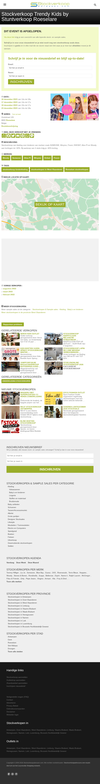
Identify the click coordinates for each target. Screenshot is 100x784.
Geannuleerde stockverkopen (20, 543)
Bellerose (49, 576)
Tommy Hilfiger (13, 573)
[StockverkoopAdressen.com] (50, 4)
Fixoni (56, 158)
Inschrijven (50, 469)
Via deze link (9, 37)
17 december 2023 (9, 102)
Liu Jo (22, 573)
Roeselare (10, 120)
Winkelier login (12, 715)
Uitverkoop (12, 540)
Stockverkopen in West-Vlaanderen (22, 603)
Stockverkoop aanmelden (17, 677)
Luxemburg (34, 733)
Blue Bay (40, 573)
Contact (10, 700)
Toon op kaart (16, 114)
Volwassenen (14, 489)
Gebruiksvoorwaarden (16, 709)
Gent (10, 640)
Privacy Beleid (12, 706)
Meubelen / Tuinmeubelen (18, 525)
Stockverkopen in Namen (18, 618)
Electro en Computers (17, 528)
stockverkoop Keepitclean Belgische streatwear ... (71, 337)
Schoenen (12, 507)
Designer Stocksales (16, 519)
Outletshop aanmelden (16, 680)
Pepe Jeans (31, 579)
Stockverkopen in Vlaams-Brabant (22, 609)
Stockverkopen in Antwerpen (19, 597)
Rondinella (33, 576)
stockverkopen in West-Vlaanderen (46, 169)
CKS (54, 573)
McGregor (86, 576)
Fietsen (11, 537)
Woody (6, 158)
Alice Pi (27, 158)
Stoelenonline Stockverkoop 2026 (73, 364)
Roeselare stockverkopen (77, 169)
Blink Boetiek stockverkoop (28, 422)
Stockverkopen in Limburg (18, 606)
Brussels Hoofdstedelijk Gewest (53, 733)
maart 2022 (8, 292)
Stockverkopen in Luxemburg (20, 624)
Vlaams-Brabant (61, 730)
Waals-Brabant (75, 730)
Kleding (11, 486)
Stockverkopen (29, 593)
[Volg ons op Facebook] (8, 774)
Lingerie (12, 495)
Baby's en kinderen (17, 492)
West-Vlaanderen (39, 730)
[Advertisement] (50, 259)
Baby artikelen (14, 504)
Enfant (47, 158)
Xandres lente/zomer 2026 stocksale (74, 408)
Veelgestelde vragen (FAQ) (18, 697)
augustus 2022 (9, 289)
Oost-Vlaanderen (23, 730)
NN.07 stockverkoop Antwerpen (30, 408)
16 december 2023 (9, 99)
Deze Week (21, 563)
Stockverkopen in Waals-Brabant (21, 612)
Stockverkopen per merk (25, 569)
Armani (48, 579)
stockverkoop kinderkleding (15, 169)
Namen (21, 733)
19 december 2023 (9, 105)
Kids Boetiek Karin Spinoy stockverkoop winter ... (31, 350)
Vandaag (10, 563)
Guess (48, 573)
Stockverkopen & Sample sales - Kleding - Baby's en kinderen (57, 309)
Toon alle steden (15, 652)
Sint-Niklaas (13, 646)
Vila (53, 579)
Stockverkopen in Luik (17, 621)
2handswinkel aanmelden (17, 683)
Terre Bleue (73, 573)
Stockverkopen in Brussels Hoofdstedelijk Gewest (28, 627)
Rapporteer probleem (12, 324)
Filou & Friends (13, 579)
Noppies (83, 573)
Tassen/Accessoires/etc (17, 510)
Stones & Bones (20, 576)
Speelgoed (12, 531)
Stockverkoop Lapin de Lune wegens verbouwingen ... (74, 350)
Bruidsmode (14, 501)
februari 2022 (9, 294)
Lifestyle (11, 522)
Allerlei (10, 513)
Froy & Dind (62, 579)
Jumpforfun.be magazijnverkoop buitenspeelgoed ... (30, 365)
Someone (16, 158)
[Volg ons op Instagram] (12, 774)
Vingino (40, 579)
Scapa (41, 576)
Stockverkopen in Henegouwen (20, 615)
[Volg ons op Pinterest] (16, 774)
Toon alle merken (14, 582)
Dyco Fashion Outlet (74, 393)
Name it (64, 576)
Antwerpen (12, 637)
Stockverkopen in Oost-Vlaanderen (22, 600)
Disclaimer (11, 712)
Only (22, 579)
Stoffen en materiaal (17, 498)
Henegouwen (12, 733)
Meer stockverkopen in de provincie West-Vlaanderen (23, 312)
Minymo (37, 158)
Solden (11, 546)
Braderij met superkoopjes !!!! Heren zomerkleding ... (31, 396)
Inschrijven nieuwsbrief (16, 686)
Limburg (50, 730)
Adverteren (11, 703)
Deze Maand (33, 563)
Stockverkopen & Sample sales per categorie (40, 483)
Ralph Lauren (74, 576)
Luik (27, 733)
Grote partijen (13, 516)
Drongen (11, 649)
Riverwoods (62, 573)
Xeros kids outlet (29, 334)
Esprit (57, 576)
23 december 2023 (9, 108)
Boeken (11, 534)
